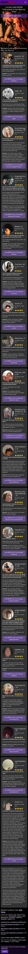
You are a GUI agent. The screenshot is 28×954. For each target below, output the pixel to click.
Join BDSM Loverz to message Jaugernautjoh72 (14, 600)
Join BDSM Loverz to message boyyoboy (14, 553)
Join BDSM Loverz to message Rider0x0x (14, 362)
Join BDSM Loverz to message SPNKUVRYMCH (14, 638)
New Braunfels (12, 916)
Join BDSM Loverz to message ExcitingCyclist (14, 718)
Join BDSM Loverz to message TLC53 (14, 860)
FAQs (17, 941)
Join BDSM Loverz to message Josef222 (14, 80)
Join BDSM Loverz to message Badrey (14, 253)
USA (20, 910)
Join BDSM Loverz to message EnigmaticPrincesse (14, 215)
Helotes (10, 919)
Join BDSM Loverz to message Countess (14, 292)
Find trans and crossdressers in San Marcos (12, 932)
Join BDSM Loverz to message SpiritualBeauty (14, 481)
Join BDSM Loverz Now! (14, 16)
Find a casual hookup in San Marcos (10, 924)
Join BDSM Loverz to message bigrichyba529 (14, 750)
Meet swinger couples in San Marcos (10, 928)
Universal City (4, 917)
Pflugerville (4, 919)
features (7, 941)
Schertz (19, 916)
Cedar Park (19, 917)
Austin (23, 916)
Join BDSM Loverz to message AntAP (14, 327)
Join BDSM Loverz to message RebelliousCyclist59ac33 (14, 436)
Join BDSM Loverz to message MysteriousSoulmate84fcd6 (14, 518)
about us (14, 940)
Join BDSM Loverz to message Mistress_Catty (14, 399)
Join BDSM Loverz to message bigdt (14, 117)
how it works (22, 940)
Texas (3, 912)
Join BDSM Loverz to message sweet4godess (14, 791)
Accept (4, 951)
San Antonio (12, 917)
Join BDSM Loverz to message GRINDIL (14, 675)
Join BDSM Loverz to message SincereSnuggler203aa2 (14, 166)
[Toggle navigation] (25, 2)
